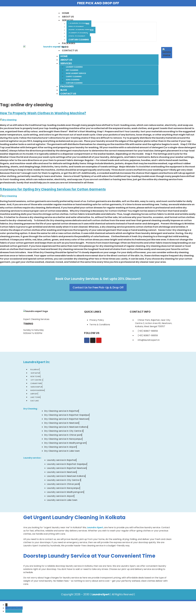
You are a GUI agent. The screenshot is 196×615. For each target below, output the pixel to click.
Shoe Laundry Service (76, 73)
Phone (19, 608)
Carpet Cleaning (74, 76)
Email (19, 611)
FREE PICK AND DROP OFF (98, 3)
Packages (68, 43)
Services (67, 20)
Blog (65, 46)
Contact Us (70, 50)
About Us (68, 16)
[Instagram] (92, 340)
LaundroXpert (101, 594)
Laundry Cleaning (74, 67)
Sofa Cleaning (72, 80)
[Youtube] (98, 340)
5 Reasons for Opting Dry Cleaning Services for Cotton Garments (53, 189)
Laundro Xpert (95, 527)
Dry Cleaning (72, 70)
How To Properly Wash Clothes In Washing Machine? (43, 113)
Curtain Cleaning (79, 39)
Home (65, 13)
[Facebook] (86, 340)
